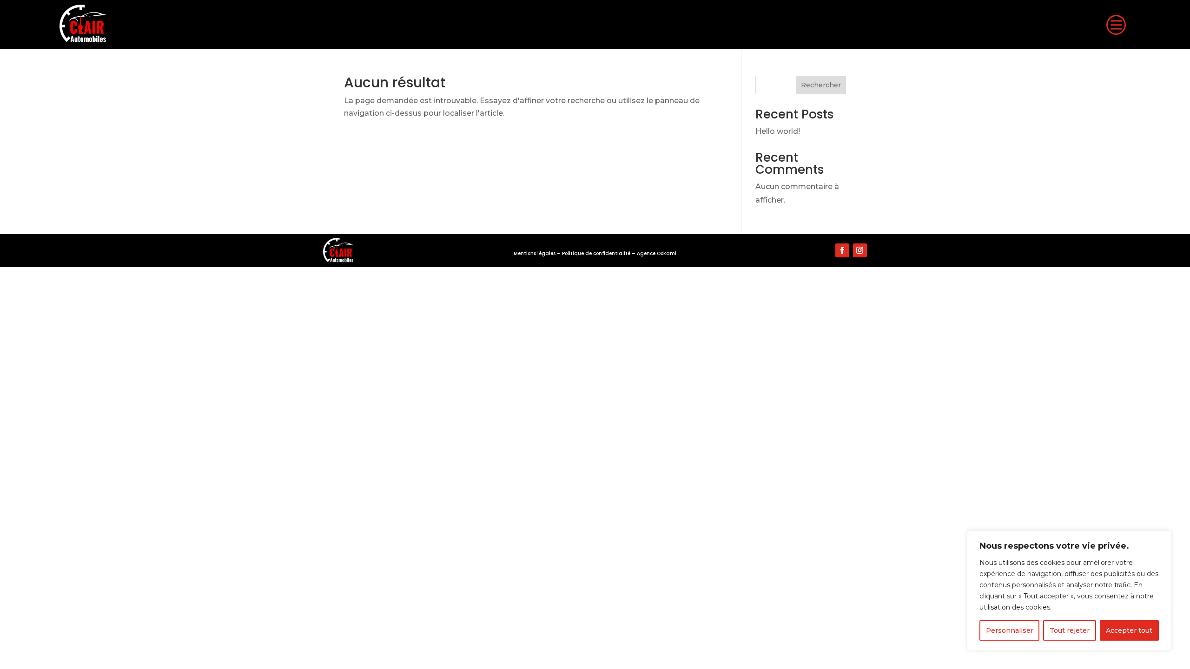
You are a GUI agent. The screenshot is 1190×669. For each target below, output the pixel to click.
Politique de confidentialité (596, 253)
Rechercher (821, 85)
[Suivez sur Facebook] (842, 250)
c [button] (1115, 24)
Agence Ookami (656, 253)
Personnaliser (1009, 630)
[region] (1069, 590)
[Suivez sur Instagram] (860, 250)
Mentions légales (534, 253)
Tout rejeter (1070, 630)
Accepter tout (1129, 630)
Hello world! (777, 131)
